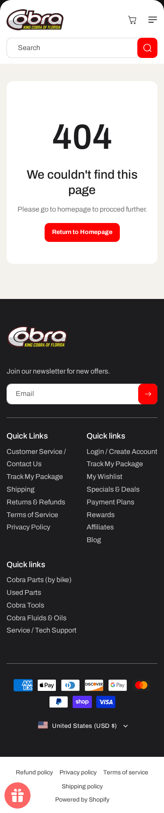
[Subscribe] (147, 394)
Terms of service (125, 772)
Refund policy (34, 772)
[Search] (147, 48)
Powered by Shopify (82, 799)
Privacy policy (78, 772)
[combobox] (82, 48)
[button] (148, 20)
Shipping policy (82, 786)
